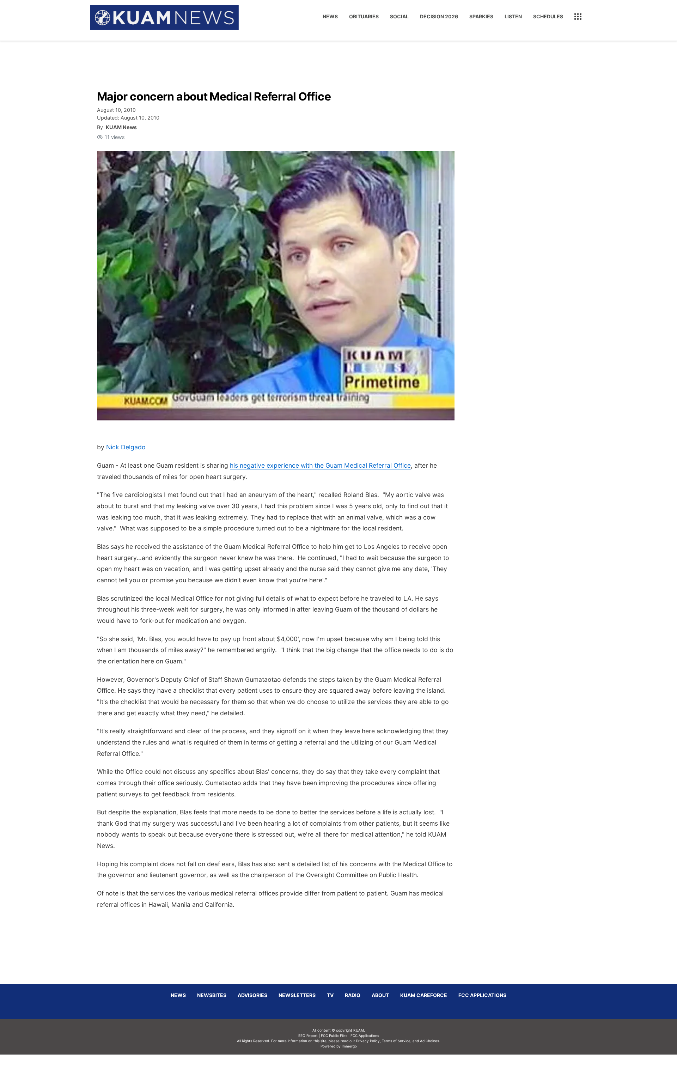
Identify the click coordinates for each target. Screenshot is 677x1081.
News (330, 16)
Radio (352, 995)
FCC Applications (482, 995)
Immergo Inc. (349, 1067)
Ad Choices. (430, 1041)
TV (330, 995)
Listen (513, 16)
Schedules (548, 16)
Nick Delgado (126, 447)
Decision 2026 (439, 16)
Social (399, 16)
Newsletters (297, 995)
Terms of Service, (396, 1041)
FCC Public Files (334, 1035)
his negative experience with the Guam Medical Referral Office (320, 465)
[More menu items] (578, 17)
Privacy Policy (368, 1041)
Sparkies (481, 16)
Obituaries (364, 16)
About (380, 995)
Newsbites (211, 995)
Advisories (252, 995)
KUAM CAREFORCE (423, 995)
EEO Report (308, 1035)
